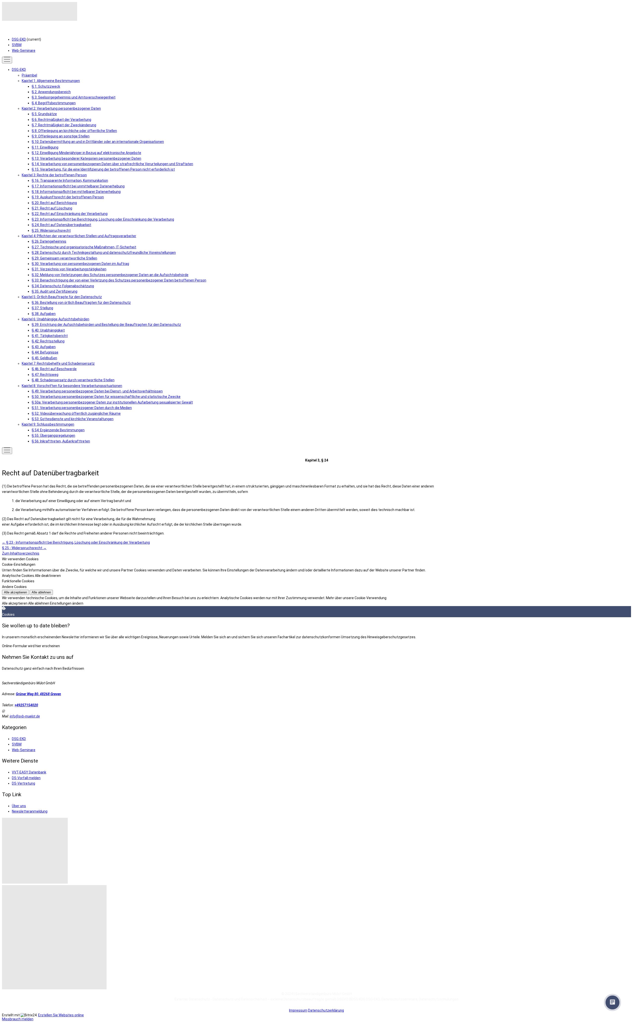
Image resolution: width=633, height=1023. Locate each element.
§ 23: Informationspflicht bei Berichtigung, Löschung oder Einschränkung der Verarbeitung (103, 219)
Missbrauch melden (17, 1019)
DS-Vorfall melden (26, 778)
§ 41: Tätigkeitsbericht (50, 336)
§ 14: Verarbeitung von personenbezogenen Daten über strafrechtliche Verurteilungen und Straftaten (112, 164)
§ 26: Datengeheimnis (49, 241)
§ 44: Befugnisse (45, 352)
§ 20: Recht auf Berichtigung (54, 203)
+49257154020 (26, 705)
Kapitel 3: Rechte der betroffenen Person (54, 175)
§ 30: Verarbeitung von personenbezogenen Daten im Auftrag (80, 264)
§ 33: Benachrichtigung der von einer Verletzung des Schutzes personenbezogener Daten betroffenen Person (119, 280)
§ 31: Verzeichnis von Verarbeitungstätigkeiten (69, 269)
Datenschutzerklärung (326, 1010)
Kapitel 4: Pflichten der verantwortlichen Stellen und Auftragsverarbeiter (79, 236)
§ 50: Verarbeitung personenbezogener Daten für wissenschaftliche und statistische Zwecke (106, 397)
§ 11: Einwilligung (45, 147)
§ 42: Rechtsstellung (48, 341)
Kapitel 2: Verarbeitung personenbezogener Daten (61, 108)
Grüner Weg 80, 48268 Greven (38, 694)
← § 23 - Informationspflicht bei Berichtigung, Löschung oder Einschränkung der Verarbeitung (76, 542)
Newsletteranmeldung (29, 811)
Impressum (298, 1010)
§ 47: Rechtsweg (45, 375)
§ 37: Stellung (42, 308)
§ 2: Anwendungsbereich (51, 92)
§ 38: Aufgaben (44, 314)
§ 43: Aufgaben (44, 347)
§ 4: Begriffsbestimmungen (54, 103)
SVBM (17, 45)
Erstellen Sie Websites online (61, 1015)
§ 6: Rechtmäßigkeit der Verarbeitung (61, 120)
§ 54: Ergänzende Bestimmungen (58, 430)
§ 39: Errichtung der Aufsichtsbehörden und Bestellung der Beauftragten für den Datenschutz (106, 325)
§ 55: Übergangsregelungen (53, 435)
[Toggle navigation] (7, 60)
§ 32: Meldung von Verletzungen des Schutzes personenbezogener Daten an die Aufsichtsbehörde (110, 275)
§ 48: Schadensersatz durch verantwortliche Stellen (73, 380)
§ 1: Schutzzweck (46, 86)
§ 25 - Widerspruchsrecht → (24, 548)
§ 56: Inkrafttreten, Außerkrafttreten (61, 441)
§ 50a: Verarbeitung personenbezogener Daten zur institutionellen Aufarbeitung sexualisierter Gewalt (112, 402)
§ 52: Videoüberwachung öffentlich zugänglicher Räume (76, 413)
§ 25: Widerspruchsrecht (51, 230)
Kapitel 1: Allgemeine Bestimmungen (51, 81)
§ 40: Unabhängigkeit (48, 330)
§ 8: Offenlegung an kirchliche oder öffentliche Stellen (74, 131)
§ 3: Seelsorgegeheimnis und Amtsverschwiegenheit (73, 97)
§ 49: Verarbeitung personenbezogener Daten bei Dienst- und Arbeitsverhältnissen (97, 391)
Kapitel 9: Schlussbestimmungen (48, 424)
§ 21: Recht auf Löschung (52, 208)
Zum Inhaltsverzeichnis (20, 553)
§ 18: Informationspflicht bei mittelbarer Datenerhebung (76, 192)
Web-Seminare (23, 50)
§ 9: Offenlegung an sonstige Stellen (61, 136)
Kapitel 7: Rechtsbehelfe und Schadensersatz (58, 363)
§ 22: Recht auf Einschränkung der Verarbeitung (70, 214)
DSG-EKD (19, 39)
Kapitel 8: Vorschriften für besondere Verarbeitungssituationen (72, 386)
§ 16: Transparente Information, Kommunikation (70, 180)
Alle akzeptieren (15, 592)
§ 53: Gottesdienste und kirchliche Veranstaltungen (72, 419)
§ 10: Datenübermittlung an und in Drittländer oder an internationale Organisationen (98, 142)
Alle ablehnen (41, 592)
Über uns (19, 806)
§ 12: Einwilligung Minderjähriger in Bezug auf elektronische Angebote (86, 153)
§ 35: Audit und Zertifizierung (54, 291)
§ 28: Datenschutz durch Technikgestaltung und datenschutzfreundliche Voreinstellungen (104, 253)
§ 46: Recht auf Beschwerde (54, 369)
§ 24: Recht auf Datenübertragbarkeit (61, 225)
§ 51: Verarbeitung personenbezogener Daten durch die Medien (82, 408)
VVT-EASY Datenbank (29, 772)
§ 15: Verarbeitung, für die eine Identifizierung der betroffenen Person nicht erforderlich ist (103, 169)
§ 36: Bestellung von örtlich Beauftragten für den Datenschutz (81, 303)
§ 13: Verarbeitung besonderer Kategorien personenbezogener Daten (86, 158)
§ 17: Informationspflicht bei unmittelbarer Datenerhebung (78, 186)
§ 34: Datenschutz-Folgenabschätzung (63, 286)
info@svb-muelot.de (25, 716)
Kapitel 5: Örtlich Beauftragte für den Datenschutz (62, 297)
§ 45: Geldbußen (44, 358)
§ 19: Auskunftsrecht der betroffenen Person (68, 197)
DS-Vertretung (23, 783)
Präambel (29, 75)
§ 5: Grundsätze (44, 114)
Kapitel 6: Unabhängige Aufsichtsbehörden (55, 319)
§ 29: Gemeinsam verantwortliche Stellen (64, 258)
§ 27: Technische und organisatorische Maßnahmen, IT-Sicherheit (84, 247)
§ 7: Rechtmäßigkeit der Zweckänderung (64, 125)
